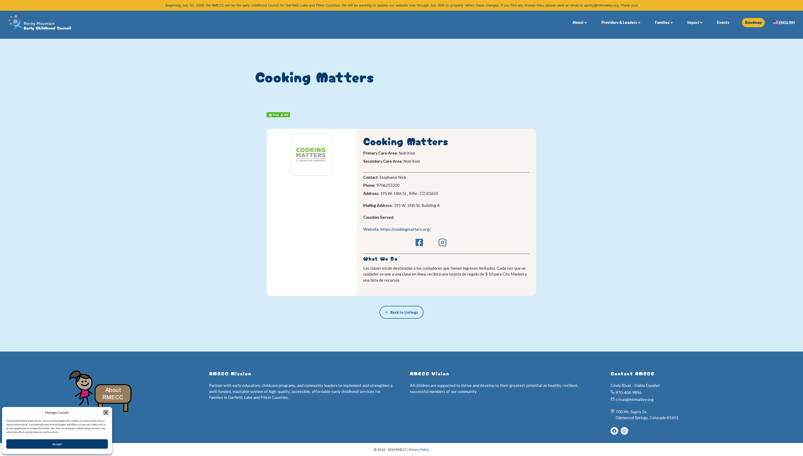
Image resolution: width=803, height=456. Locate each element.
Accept (57, 444)
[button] (106, 412)
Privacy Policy (419, 449)
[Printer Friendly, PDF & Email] (278, 115)
